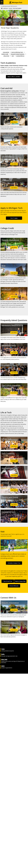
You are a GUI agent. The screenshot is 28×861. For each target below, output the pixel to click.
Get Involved (7, 468)
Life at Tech (6, 56)
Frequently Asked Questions (17, 54)
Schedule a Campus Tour (14, 563)
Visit (13, 56)
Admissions (5, 8)
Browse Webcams (14, 586)
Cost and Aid (6, 52)
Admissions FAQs (9, 345)
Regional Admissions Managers (10, 623)
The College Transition (11, 385)
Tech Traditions (8, 453)
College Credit (4, 54)
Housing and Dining (10, 497)
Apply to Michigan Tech (17, 52)
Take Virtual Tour (7, 581)
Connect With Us (20, 56)
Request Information (10, 602)
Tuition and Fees (8, 114)
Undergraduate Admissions (9, 6)
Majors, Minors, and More (14, 76)
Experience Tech (8, 512)
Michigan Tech (1, 8)
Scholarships (7, 156)
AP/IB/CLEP (6, 289)
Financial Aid (7, 180)
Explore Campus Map (20, 581)
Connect (10, 8)
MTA (3, 265)
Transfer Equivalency (10, 240)
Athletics (5, 482)
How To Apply (14, 218)
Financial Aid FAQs (9, 365)
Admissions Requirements (12, 325)
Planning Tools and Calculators (10, 136)
